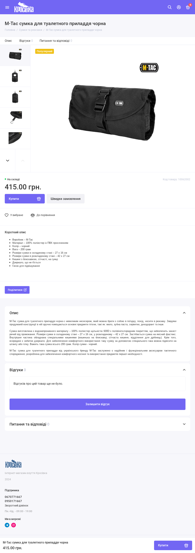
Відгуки (26, 41)
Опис (8, 41)
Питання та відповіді (56, 41)
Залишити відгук (98, 404)
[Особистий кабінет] (179, 7)
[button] (7, 160)
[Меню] (7, 7)
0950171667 (13, 501)
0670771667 (13, 497)
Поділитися (15, 289)
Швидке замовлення (66, 199)
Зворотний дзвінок (16, 505)
